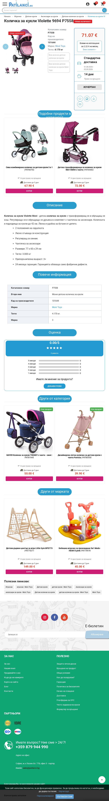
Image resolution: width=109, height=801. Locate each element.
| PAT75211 (29, 549)
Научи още (64, 791)
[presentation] (42, 46)
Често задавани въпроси (68, 705)
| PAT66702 (29, 168)
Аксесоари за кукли (49, 16)
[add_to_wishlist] (80, 99)
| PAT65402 (79, 168)
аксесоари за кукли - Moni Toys (18, 592)
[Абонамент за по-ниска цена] (94, 99)
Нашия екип (9, 668)
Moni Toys (60, 46)
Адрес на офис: (23, 755)
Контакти (8, 691)
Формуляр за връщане (67, 709)
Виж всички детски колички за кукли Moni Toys (58, 67)
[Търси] (104, 10)
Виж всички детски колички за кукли (57, 56)
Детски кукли (31, 16)
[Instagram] (44, 617)
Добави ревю (55, 386)
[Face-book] (54, 617)
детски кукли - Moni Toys (61, 587)
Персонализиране (45, 796)
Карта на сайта (11, 682)
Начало (7, 16)
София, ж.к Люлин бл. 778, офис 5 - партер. (35, 763)
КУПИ (29, 191)
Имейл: (27, 768)
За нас (7, 664)
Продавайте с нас (12, 673)
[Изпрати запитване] (80, 104)
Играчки (17, 16)
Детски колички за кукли (73, 16)
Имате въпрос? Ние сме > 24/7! (41, 742)
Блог (6, 686)
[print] (87, 99)
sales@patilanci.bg (31, 768)
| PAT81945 (29, 456)
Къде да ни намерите (13, 677)
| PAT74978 (80, 549)
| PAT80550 (80, 456)
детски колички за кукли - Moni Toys (73, 592)
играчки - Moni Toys (25, 587)
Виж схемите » (89, 49)
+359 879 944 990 (32, 747)
